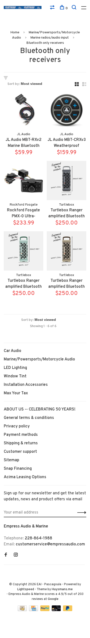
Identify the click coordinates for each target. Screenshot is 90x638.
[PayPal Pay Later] (67, 610)
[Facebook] (6, 555)
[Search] (75, 8)
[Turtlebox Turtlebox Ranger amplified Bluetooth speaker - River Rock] (23, 252)
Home (14, 32)
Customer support (20, 451)
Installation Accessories (26, 384)
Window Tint (15, 376)
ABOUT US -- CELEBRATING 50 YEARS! (40, 409)
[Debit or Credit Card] (57, 610)
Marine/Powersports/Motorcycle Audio (39, 359)
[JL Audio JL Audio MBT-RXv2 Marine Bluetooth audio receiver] (23, 111)
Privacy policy (17, 426)
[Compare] (53, 8)
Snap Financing (18, 468)
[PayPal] (45, 610)
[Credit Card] (34, 610)
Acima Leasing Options (25, 477)
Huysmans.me (62, 589)
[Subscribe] (80, 512)
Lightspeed (25, 589)
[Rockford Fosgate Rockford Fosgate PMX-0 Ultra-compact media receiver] (23, 181)
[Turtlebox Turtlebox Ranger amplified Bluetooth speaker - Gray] (66, 181)
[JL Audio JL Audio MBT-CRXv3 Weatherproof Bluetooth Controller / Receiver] (66, 111)
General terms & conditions (29, 417)
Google (53, 599)
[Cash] (23, 610)
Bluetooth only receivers (45, 43)
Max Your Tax (16, 393)
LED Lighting (15, 367)
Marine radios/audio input (49, 38)
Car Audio (12, 350)
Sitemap (11, 460)
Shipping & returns (21, 443)
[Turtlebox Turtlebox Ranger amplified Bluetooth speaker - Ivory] (66, 252)
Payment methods (21, 434)
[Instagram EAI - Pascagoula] (16, 555)
